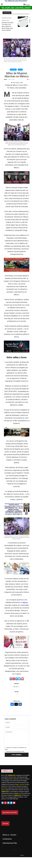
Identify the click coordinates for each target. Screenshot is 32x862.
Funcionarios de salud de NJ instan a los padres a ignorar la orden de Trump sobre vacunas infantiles (18, 26)
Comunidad (13, 69)
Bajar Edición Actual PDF (10, 812)
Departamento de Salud (17, 17)
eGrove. (22, 855)
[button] (2, 4)
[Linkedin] (16, 679)
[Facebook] (11, 679)
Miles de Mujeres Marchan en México (17, 75)
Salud (19, 20)
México (20, 69)
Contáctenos (7, 839)
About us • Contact (9, 835)
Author (5, 79)
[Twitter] (19, 679)
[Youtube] (22, 679)
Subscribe (5, 823)
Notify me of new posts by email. (15, 751)
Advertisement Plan (10, 843)
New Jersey (14, 20)
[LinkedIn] (20, 704)
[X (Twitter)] (16, 704)
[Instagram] (14, 679)
